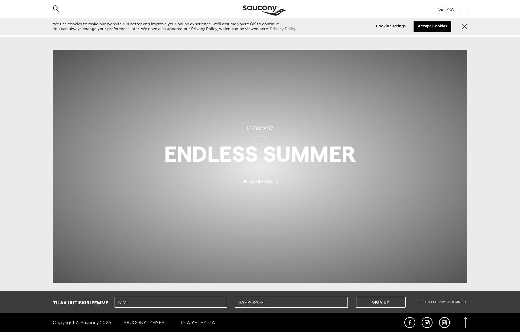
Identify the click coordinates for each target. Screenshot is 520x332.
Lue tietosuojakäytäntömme (440, 302)
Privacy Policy (283, 29)
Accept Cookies (432, 26)
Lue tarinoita (256, 181)
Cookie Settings (391, 26)
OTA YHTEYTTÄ (198, 322)
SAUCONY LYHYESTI (146, 322)
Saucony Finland (264, 10)
